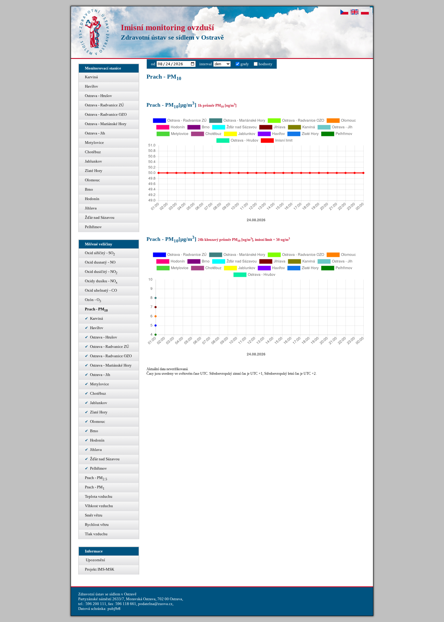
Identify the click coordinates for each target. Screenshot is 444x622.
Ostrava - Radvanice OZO (106, 114)
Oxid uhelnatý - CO (101, 290)
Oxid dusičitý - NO (101, 272)
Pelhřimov (93, 227)
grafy (244, 64)
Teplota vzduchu (98, 496)
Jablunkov (93, 161)
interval (205, 64)
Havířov (91, 86)
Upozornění (95, 560)
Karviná (91, 77)
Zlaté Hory (93, 170)
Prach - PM (96, 309)
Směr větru (93, 515)
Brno (89, 189)
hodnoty (265, 64)
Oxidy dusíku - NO (101, 281)
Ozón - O (93, 300)
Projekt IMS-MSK (99, 569)
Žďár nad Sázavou (99, 217)
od (153, 64)
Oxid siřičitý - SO (100, 253)
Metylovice (94, 142)
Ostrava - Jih (95, 133)
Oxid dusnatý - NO (100, 262)
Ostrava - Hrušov (98, 95)
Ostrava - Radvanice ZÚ (104, 105)
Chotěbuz (93, 152)
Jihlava (91, 208)
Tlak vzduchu (96, 534)
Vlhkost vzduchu (99, 506)
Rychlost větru (97, 524)
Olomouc (92, 180)
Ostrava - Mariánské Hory (106, 123)
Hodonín (92, 198)
